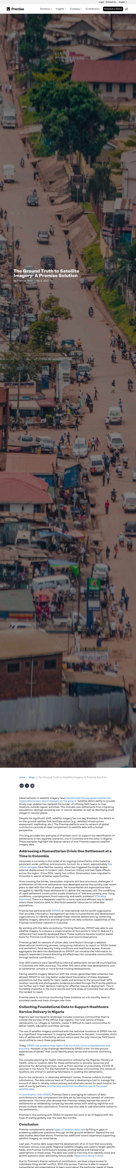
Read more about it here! (88, 1156)
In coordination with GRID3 (35, 1094)
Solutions (45, 9)
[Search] (126, 9)
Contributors (92, 9)
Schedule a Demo (113, 9)
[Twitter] (27, 786)
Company (75, 9)
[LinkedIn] (32, 786)
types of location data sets (69, 1129)
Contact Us (111, 2)
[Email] (21, 786)
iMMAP (56, 911)
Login (101, 2)
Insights (60, 9)
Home (22, 777)
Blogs (32, 777)
